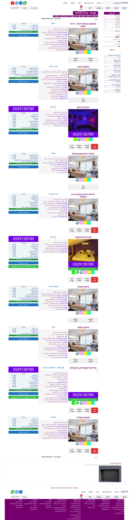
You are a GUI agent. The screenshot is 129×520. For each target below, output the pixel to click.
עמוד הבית (64, 29)
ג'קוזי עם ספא (47, 83)
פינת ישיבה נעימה (52, 48)
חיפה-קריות (61, 31)
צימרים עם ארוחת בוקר (104, 506)
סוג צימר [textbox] (117, 82)
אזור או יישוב (117, 15)
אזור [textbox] (119, 57)
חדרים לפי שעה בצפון (60, 511)
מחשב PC (52, 384)
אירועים (65, 76)
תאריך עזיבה (117, 31)
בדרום (108, 8)
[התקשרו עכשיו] (75, 139)
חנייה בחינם (56, 392)
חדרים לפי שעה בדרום (60, 502)
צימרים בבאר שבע (119, 504)
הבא (95, 19)
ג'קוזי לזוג (54, 83)
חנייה (61, 392)
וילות (79, 3)
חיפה (96, 16)
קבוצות (46, 78)
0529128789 (83, 134)
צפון (66, 31)
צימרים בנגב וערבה (119, 513)
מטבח (55, 35)
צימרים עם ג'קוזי (106, 509)
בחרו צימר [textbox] (117, 21)
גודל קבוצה (117, 44)
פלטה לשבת (54, 91)
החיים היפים (83, 107)
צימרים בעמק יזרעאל (75, 515)
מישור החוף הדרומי (62, 425)
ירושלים (56, 114)
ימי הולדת (56, 76)
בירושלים (99, 8)
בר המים (60, 35)
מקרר (65, 37)
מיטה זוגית (60, 46)
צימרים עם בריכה (105, 507)
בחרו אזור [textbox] (117, 17)
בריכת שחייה (59, 81)
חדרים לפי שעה (88, 3)
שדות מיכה (91, 16)
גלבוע (62, 201)
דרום (53, 159)
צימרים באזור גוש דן (90, 502)
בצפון (124, 8)
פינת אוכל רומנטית (62, 48)
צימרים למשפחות (105, 504)
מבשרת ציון (69, 16)
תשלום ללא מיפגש (62, 40)
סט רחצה (46, 44)
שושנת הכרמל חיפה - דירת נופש (83, 25)
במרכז (116, 8)
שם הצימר (118, 19)
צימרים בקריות (77, 517)
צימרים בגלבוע (77, 502)
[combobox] (111, 3)
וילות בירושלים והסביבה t (45, 504)
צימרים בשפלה (91, 507)
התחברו (24, 8)
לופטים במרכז (33, 507)
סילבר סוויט (83, 287)
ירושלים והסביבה (46, 72)
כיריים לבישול (58, 87)
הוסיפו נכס (34, 8)
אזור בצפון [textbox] (117, 62)
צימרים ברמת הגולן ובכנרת (74, 519)
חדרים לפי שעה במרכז (60, 509)
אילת (81, 16)
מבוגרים (118, 35)
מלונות (65, 3)
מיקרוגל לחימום (49, 35)
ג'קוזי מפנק (53, 165)
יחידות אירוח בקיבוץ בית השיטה (83, 195)
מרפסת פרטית (59, 50)
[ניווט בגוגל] (81, 52)
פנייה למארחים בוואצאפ (83, 268)
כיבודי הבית (55, 42)
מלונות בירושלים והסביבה (16, 504)
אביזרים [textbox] (118, 91)
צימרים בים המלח (120, 506)
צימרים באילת (120, 502)
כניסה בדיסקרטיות (49, 38)
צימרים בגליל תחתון (76, 507)
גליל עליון (58, 334)
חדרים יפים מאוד (83, 237)
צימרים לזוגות (106, 502)
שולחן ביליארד (54, 97)
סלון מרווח (54, 46)
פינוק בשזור (83, 327)
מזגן (58, 44)
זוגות (49, 31)
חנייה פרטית (58, 38)
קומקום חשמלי (59, 37)
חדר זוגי (61, 390)
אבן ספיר (60, 16)
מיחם (59, 91)
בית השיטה (76, 16)
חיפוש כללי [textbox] (117, 3)
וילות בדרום (48, 502)
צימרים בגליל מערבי (76, 504)
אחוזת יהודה (83, 66)
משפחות (57, 78)
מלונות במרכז (19, 506)
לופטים (73, 3)
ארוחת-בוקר (55, 340)
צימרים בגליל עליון (76, 506)
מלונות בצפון (19, 507)
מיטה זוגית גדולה (54, 390)
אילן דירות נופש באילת (83, 153)
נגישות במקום (60, 336)
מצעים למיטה (52, 44)
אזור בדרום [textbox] (117, 72)
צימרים (99, 3)
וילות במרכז (48, 506)
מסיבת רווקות (49, 76)
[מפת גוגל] (85, 52)
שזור (64, 16)
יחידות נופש (58, 159)
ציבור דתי (51, 78)
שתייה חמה (48, 42)
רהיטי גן (53, 95)
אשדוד (55, 16)
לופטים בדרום (33, 502)
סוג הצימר (118, 23)
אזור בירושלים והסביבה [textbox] (114, 77)
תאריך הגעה (117, 27)
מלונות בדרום (19, 502)
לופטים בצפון (33, 509)
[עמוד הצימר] (89, 52)
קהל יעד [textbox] (118, 87)
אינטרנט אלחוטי (51, 33)
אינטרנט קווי (64, 384)
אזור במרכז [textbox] (117, 67)
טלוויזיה (44, 33)
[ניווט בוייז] (77, 52)
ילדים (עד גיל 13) (116, 39)
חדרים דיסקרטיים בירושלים (83, 368)
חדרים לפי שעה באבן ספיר (59, 507)
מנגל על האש (55, 168)
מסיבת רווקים (63, 78)
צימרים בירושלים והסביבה (117, 507)
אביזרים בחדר (62, 381)
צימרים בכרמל (77, 509)
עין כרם (85, 16)
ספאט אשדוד (83, 417)
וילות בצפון (48, 507)
